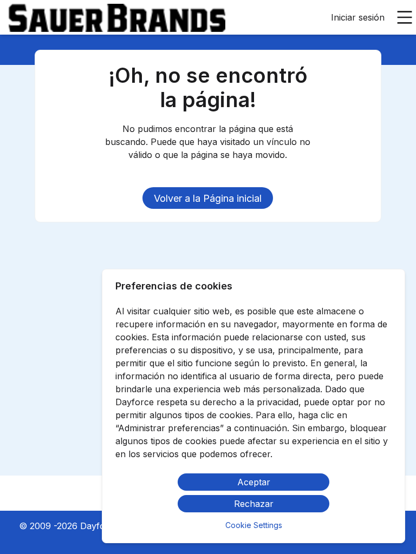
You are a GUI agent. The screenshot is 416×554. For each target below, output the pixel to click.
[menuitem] (117, 18)
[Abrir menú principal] (404, 17)
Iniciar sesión (358, 17)
